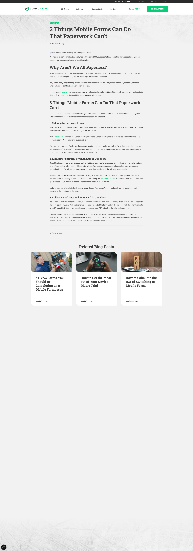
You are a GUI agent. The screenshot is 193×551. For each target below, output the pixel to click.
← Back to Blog (56, 233)
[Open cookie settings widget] (3, 547)
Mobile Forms (59, 137)
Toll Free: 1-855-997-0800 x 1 (124, 1)
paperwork (59, 73)
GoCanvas (141, 1)
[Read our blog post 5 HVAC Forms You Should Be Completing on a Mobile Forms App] (51, 279)
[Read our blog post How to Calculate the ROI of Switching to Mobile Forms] (141, 279)
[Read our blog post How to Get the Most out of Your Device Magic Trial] (96, 279)
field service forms (108, 179)
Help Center (154, 1)
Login (165, 1)
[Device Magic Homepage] (36, 9)
